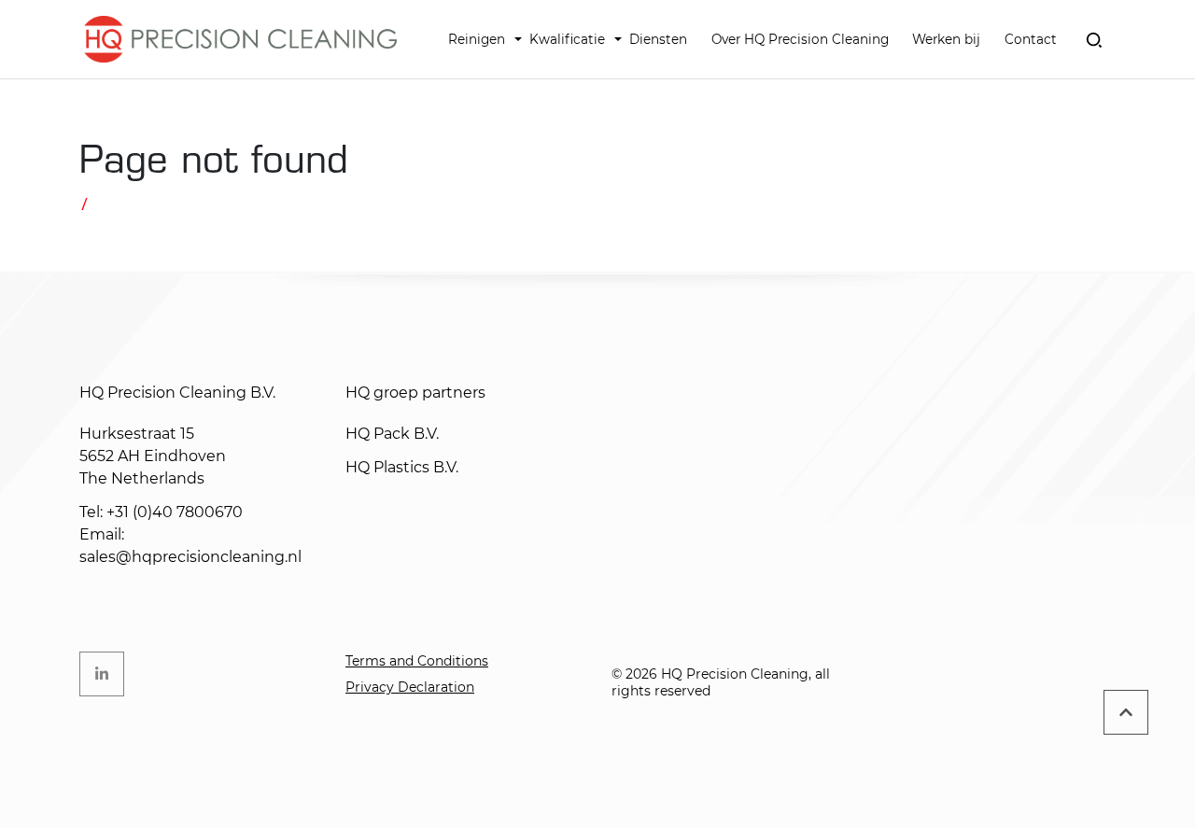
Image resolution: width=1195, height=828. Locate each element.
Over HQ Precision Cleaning (800, 39)
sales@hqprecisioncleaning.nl (190, 557)
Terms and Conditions (416, 661)
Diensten (658, 39)
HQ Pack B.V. (392, 433)
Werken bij (946, 39)
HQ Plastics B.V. (401, 467)
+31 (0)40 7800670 (174, 512)
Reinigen (476, 39)
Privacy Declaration (409, 687)
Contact (1031, 39)
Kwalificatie (567, 39)
